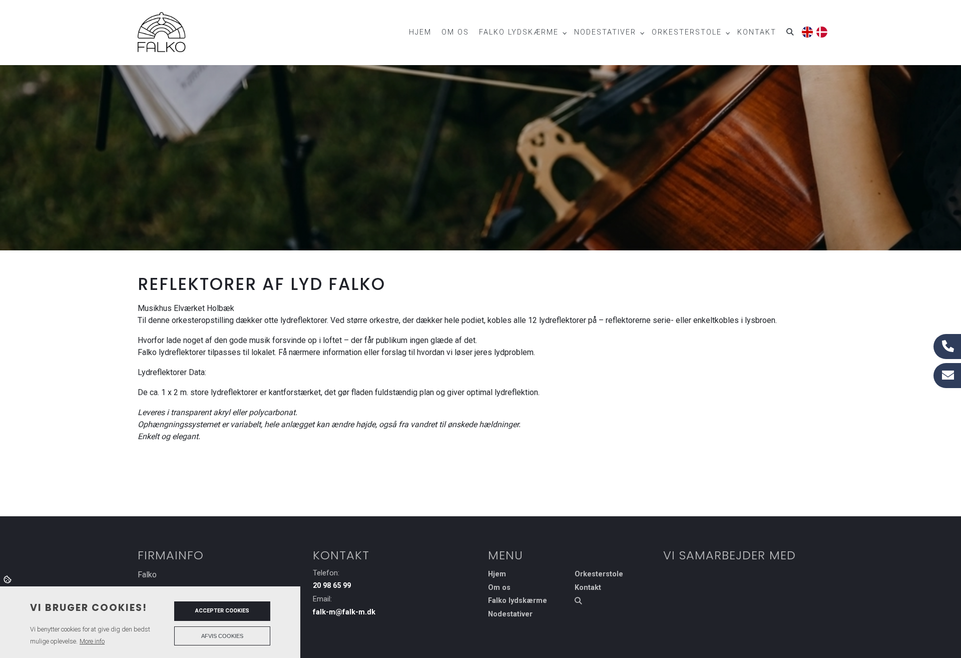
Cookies (8, 578)
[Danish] (821, 30)
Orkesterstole (599, 574)
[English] (806, 30)
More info (92, 641)
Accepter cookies (222, 610)
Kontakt (588, 587)
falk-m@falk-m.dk (344, 612)
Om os (499, 587)
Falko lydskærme (517, 600)
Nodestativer (510, 614)
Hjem (497, 574)
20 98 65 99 (332, 585)
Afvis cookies (222, 636)
